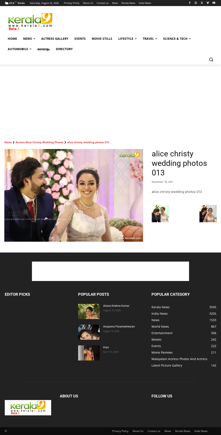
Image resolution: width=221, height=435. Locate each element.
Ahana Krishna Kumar (116, 305)
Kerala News (182, 431)
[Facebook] (189, 3)
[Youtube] (213, 3)
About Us (138, 431)
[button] (211, 59)
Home (8, 142)
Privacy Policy (120, 431)
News (167, 431)
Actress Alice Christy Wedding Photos (39, 142)
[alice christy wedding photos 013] (73, 195)
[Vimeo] (207, 3)
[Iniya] (89, 352)
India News (201, 431)
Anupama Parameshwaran (119, 326)
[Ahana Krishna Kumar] (89, 311)
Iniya (106, 347)
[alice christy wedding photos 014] (208, 221)
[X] (201, 3)
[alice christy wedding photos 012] (160, 221)
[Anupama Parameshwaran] (89, 332)
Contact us (154, 431)
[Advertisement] (105, 21)
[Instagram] (195, 3)
